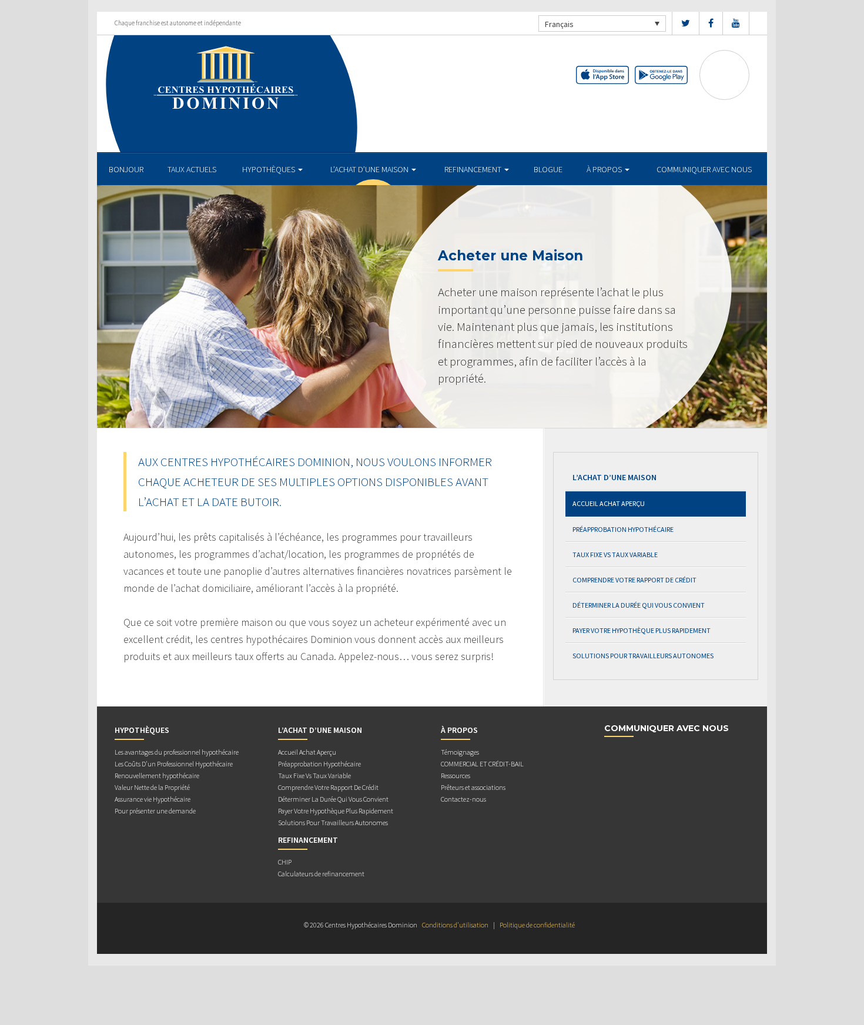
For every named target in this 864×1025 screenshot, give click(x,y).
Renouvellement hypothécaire (157, 775)
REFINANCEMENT (473, 169)
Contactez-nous (463, 799)
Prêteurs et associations (473, 787)
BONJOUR (126, 169)
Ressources (455, 775)
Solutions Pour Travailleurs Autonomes (643, 655)
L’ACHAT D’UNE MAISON (370, 169)
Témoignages (460, 752)
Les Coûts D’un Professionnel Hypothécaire (174, 763)
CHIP (285, 861)
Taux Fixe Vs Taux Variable (615, 554)
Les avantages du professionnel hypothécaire (177, 752)
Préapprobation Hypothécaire (623, 529)
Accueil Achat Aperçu (608, 503)
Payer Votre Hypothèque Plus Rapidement (641, 630)
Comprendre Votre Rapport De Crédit (634, 579)
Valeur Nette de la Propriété (152, 787)
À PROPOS (605, 169)
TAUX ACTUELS (192, 169)
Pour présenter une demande (155, 810)
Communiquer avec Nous (704, 169)
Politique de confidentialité (537, 924)
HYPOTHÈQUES (269, 169)
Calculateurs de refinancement (321, 873)
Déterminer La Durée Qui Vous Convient (638, 605)
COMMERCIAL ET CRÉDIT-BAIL (482, 763)
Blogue (548, 169)
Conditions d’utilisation (455, 924)
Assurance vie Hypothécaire (152, 799)
